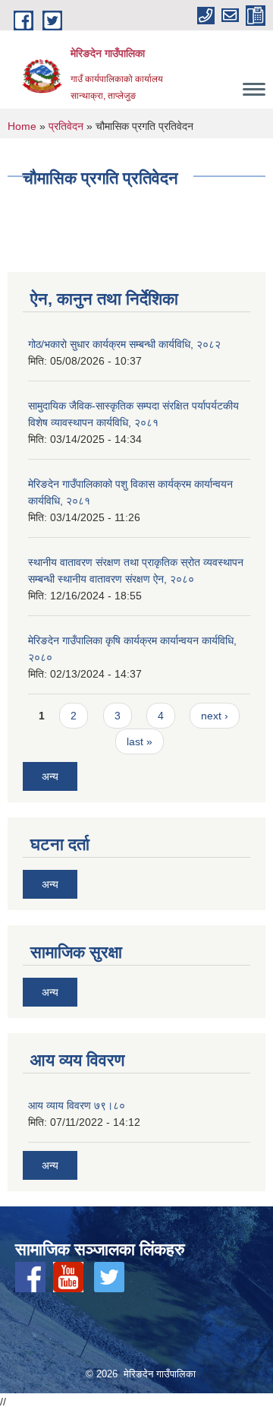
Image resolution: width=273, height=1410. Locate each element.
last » (139, 741)
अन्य (50, 776)
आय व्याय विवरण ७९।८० (76, 1105)
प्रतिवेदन (66, 126)
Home (22, 126)
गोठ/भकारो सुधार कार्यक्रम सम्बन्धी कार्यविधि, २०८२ (124, 344)
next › (214, 716)
